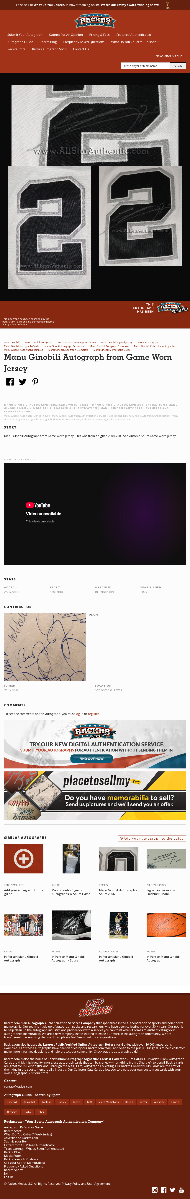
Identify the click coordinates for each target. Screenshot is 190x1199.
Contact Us (81, 49)
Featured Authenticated (133, 34)
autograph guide (125, 1051)
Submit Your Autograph (24, 34)
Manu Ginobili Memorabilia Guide (112, 349)
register (93, 714)
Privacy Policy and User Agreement (86, 1184)
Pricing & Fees (99, 34)
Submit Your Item (16, 1141)
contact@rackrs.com (18, 1087)
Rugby (27, 1112)
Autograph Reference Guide (23, 1127)
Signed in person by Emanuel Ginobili (161, 892)
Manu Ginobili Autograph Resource (109, 346)
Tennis (76, 1102)
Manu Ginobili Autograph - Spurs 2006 (118, 892)
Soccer (143, 1102)
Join (6, 1173)
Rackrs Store (16, 49)
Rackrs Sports (13, 1170)
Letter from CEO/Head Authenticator (29, 1145)
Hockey (62, 1102)
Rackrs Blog (48, 42)
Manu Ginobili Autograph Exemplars (68, 349)
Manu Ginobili (11, 342)
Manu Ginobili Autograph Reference (65, 346)
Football (46, 1102)
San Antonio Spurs (147, 342)
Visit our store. (39, 1073)
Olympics (12, 1112)
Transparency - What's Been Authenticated (34, 1148)
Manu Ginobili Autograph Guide (21, 346)
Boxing (175, 1102)
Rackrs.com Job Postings (21, 1159)
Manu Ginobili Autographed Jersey (77, 342)
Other (41, 1112)
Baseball (12, 1102)
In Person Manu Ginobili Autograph (21, 958)
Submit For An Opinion (66, 34)
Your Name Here (14, 885)
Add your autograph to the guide (153, 838)
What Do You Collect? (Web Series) (28, 1134)
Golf (89, 1102)
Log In (8, 1177)
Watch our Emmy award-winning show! (130, 5)
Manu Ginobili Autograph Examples (23, 349)
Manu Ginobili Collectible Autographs (154, 346)
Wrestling (159, 1102)
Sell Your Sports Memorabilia (24, 1163)
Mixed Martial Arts (109, 1102)
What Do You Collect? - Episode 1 (135, 42)
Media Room (13, 1156)
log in (79, 714)
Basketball (29, 1102)
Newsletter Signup (168, 56)
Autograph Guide (20, 42)
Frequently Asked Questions (83, 42)
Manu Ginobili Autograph (39, 342)
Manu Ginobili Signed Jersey (116, 342)
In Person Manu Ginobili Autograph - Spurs (68, 958)
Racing (129, 1102)
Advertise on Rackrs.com (19, 459)
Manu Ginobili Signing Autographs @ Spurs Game (71, 892)
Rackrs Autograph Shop (49, 49)
